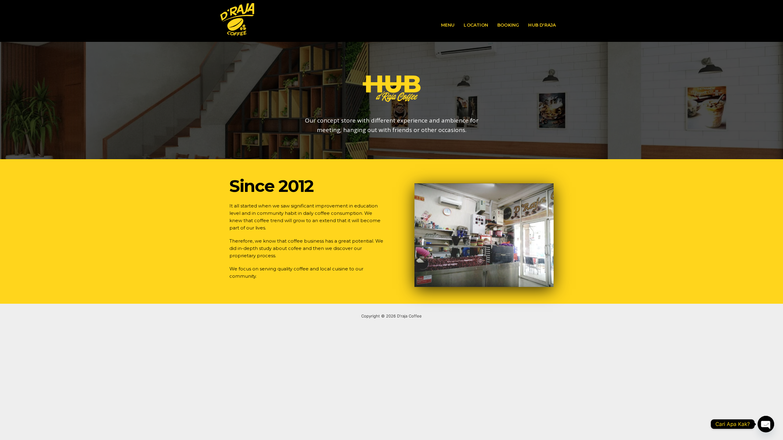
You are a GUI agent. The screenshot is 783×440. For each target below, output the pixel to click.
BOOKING (508, 25)
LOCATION (476, 25)
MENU (448, 25)
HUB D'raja (542, 25)
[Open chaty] (766, 424)
